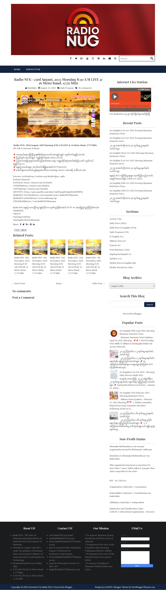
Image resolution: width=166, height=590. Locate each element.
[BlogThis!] (18, 230)
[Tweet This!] (23, 224)
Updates (113, 258)
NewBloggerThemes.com (143, 587)
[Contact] (109, 58)
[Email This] (15, 230)
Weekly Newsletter (118, 267)
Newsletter (33, 69)
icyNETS (108, 587)
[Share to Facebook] (23, 230)
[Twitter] (76, 58)
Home (17, 69)
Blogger (137, 313)
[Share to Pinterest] (25, 230)
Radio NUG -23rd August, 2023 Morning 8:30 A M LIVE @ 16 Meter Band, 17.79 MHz (58, 81)
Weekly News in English (121, 262)
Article (113, 218)
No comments (85, 87)
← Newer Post (18, 283)
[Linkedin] (104, 58)
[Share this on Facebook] (20, 224)
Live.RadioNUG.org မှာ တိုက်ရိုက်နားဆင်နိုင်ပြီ (130, 114)
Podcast (113, 245)
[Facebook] (70, 58)
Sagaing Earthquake (119, 254)
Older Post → (98, 283)
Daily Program (67, 87)
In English (114, 236)
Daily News (115, 223)
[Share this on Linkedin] (33, 224)
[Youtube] (87, 58)
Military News (116, 240)
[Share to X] (20, 230)
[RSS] (115, 58)
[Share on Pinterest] (30, 224)
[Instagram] (93, 58)
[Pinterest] (98, 58)
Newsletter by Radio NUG (40, 587)
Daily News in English (120, 227)
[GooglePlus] (81, 58)
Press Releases (116, 249)
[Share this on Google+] (27, 224)
